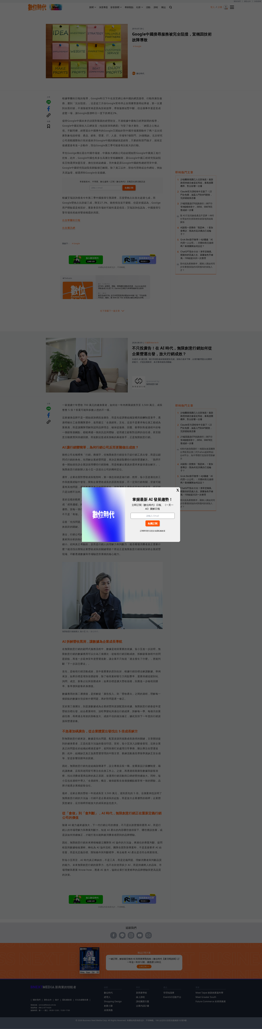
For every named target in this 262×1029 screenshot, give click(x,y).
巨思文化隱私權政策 (157, 531)
